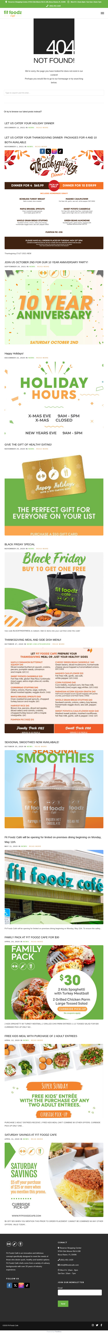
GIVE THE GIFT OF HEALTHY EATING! (28, 444)
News (31, 128)
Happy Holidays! (14, 353)
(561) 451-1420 (55, 6)
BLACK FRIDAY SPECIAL (20, 544)
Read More (42, 128)
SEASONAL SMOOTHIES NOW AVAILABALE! (32, 742)
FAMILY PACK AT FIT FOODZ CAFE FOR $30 (32, 937)
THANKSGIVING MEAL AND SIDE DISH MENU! (33, 639)
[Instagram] (93, 1325)
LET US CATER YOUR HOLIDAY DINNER (29, 123)
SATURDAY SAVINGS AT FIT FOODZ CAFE (31, 1134)
